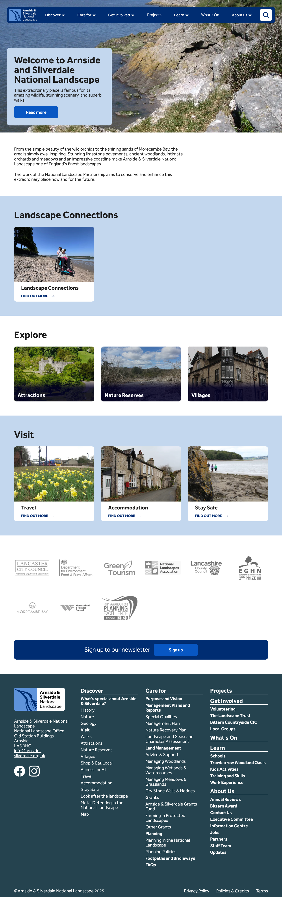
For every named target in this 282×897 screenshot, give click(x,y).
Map (85, 814)
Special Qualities (161, 716)
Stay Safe (90, 789)
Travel (86, 776)
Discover (92, 691)
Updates (218, 852)
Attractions (91, 743)
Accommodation (97, 782)
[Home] (23, 20)
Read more (36, 112)
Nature (87, 716)
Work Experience (226, 782)
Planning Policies (161, 851)
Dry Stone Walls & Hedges (170, 790)
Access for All (93, 769)
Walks (86, 736)
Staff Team (220, 845)
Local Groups (223, 728)
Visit (85, 729)
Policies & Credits (232, 890)
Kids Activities (224, 769)
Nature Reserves (96, 749)
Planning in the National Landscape (167, 842)
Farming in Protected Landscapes (165, 818)
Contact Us (221, 812)
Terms (262, 890)
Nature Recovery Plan (166, 729)
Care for (155, 691)
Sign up (176, 650)
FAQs (150, 864)
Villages (88, 756)
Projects (221, 691)
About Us (222, 791)
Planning (153, 833)
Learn (217, 748)
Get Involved (226, 701)
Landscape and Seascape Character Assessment (169, 739)
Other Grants (158, 826)
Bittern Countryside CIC (233, 722)
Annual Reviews (225, 799)
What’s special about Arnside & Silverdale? (109, 701)
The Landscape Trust (230, 715)
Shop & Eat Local (97, 763)
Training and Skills (227, 775)
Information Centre (229, 825)
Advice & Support (162, 754)
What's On (223, 738)
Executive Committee (231, 819)
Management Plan (163, 723)
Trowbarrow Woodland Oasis (238, 762)
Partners (218, 839)
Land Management (163, 748)
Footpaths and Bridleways (170, 858)
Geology (88, 723)
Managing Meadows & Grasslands (166, 782)
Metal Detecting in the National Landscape (102, 805)
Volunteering (223, 709)
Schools (218, 755)
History (88, 710)
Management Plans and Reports (167, 707)
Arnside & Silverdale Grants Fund (171, 806)
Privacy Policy (196, 890)
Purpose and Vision (163, 698)
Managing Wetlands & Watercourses (165, 770)
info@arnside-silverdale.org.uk (29, 753)
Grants (152, 797)
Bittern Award (223, 806)
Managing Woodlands (165, 761)
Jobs (214, 832)
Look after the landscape (104, 796)
